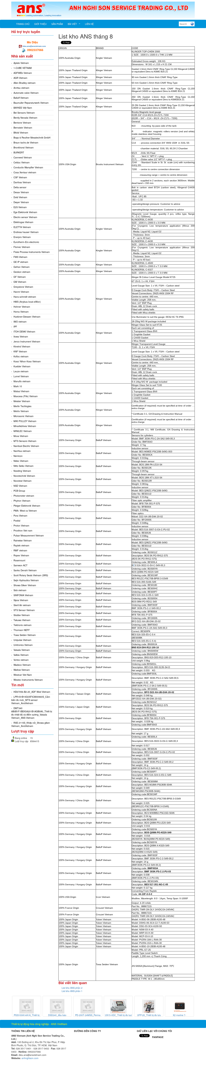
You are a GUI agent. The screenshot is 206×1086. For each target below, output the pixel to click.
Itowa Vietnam (21, 336)
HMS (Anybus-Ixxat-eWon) (27, 301)
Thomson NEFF (22, 630)
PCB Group (19, 490)
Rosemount (19, 560)
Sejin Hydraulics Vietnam (26, 580)
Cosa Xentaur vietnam (25, 172)
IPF (15, 326)
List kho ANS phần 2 (72, 987)
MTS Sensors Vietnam (25, 441)
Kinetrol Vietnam (22, 346)
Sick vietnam (20, 590)
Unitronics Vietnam (23, 644)
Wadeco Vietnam (22, 664)
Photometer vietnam (24, 495)
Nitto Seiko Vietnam (23, 465)
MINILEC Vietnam (23, 431)
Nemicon (18, 455)
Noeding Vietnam (22, 470)
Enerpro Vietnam (22, 237)
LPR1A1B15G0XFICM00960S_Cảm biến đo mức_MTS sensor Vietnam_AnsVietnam (30, 700)
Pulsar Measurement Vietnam (29, 535)
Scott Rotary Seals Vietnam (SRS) (31, 575)
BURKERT (19, 152)
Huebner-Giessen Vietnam (27, 316)
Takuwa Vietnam (22, 620)
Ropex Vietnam (21, 555)
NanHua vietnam (22, 450)
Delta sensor (20, 187)
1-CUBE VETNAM (23, 67)
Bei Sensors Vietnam (24, 112)
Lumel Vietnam (21, 376)
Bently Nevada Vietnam (25, 117)
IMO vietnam (20, 321)
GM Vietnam (20, 281)
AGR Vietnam (20, 77)
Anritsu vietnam (21, 87)
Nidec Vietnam (21, 460)
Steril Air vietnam (22, 605)
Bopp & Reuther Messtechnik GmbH (32, 137)
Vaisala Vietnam (22, 649)
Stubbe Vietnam (22, 615)
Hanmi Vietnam (21, 291)
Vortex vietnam (21, 659)
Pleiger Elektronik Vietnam (27, 505)
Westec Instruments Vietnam (28, 679)
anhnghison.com (30, 1058)
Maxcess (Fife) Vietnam (26, 396)
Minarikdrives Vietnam (25, 426)
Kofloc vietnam (21, 356)
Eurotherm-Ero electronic (26, 242)
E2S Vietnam (20, 207)
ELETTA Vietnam (22, 227)
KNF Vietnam (20, 351)
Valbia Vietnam (21, 654)
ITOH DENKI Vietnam (24, 331)
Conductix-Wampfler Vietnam (28, 167)
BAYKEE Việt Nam (23, 107)
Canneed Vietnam (23, 157)
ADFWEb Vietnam (23, 72)
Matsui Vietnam (21, 391)
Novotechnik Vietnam (24, 475)
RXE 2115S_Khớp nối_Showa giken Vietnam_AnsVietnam (30, 724)
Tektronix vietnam (23, 625)
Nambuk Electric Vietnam (26, 446)
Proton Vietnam (21, 525)
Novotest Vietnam (23, 480)
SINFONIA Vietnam (23, 595)
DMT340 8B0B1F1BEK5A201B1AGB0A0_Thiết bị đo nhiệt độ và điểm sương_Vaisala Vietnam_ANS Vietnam (31, 713)
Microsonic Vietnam (23, 416)
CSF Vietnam (20, 177)
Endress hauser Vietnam (26, 232)
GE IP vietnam (21, 261)
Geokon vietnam (22, 271)
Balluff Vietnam (21, 97)
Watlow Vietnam (22, 669)
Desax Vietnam (21, 192)
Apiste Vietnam (21, 63)
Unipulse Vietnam (22, 640)
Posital (17, 520)
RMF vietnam (20, 550)
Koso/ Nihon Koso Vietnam (27, 361)
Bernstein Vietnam (23, 127)
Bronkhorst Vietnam (24, 147)
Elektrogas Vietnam (23, 222)
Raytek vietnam (21, 545)
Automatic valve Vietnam (26, 92)
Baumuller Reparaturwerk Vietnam (31, 102)
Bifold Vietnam (21, 132)
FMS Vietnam (20, 257)
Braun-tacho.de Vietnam (26, 142)
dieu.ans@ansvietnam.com (34, 46)
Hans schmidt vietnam (25, 296)
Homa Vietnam (21, 311)
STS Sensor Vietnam (24, 610)
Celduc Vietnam (22, 162)
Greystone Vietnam (23, 286)
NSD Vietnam (20, 485)
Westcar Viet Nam (23, 674)
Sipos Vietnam (21, 600)
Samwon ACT (21, 565)
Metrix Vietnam (21, 411)
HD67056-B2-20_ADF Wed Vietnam (32, 691)
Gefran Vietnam (22, 266)
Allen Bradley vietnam (25, 82)
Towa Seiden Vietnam (25, 635)
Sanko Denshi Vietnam (25, 570)
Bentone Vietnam (22, 122)
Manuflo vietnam (22, 381)
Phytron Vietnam (22, 500)
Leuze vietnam (21, 371)
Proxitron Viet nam (23, 530)
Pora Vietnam (20, 515)
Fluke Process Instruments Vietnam (32, 252)
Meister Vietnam (22, 401)
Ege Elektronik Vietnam (25, 212)
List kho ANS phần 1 (72, 991)
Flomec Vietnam (22, 247)
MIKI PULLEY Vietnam (25, 421)
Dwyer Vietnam (21, 202)
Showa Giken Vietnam (25, 585)
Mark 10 (18, 386)
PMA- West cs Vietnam (25, 510)
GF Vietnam (20, 276)
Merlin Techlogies (22, 406)
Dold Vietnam (20, 197)
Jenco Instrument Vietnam (27, 341)
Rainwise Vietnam (23, 540)
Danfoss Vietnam (22, 182)
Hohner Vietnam (22, 306)
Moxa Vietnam (21, 436)
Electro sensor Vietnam (25, 217)
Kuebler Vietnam (22, 366)
